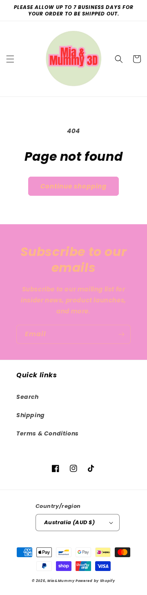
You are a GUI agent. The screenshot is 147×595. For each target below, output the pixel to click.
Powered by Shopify (95, 580)
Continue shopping (73, 186)
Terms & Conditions (47, 433)
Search (27, 397)
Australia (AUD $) (69, 522)
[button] (10, 59)
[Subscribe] (121, 334)
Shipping (30, 415)
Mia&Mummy (60, 580)
